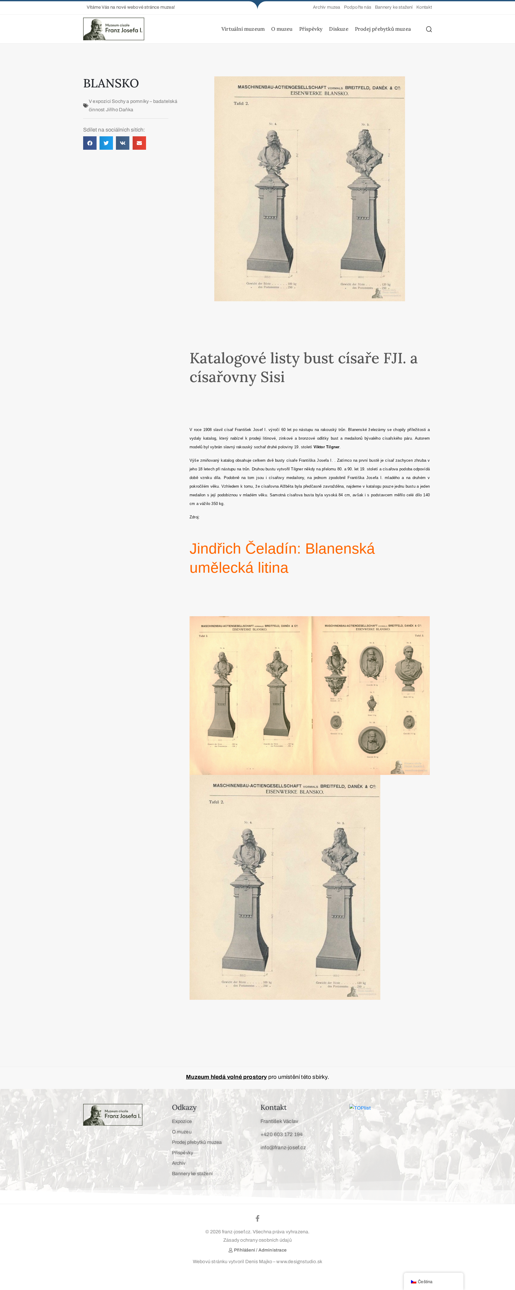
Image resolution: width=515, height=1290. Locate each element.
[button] (129, 7)
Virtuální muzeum (243, 29)
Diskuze (338, 29)
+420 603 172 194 (281, 1134)
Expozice (182, 1121)
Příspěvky (311, 29)
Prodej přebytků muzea (383, 29)
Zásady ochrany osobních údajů (257, 1240)
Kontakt (273, 1107)
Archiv (179, 1163)
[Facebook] (257, 1218)
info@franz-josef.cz (283, 1147)
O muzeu (281, 29)
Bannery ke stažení (192, 1173)
